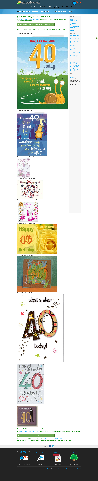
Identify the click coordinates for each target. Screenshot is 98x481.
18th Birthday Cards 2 (75, 52)
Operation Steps (73, 29)
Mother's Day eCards (74, 41)
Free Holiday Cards (74, 38)
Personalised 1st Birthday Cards (73, 46)
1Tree (74, 453)
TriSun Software (23, 451)
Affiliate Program (72, 468)
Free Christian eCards (75, 40)
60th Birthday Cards (74, 65)
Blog (53, 7)
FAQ (50, 7)
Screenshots (73, 23)
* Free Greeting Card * (75, 26)
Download (40, 7)
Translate (49, 468)
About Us (79, 468)
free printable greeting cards (74, 77)
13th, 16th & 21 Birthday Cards (73, 49)
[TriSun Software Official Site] (76, 3)
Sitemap (53, 468)
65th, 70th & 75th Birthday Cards (74, 67)
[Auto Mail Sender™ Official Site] (29, 4)
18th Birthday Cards (74, 51)
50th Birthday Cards (74, 61)
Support (58, 7)
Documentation (73, 30)
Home (27, 7)
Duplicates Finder (40, 453)
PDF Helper (57, 453)
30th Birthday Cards (74, 54)
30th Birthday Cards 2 (75, 55)
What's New (72, 27)
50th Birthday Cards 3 (75, 63)
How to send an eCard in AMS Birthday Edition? (53, 28)
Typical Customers (75, 7)
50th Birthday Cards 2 (75, 62)
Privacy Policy (66, 468)
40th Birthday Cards (74, 56)
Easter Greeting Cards (75, 37)
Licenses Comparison (75, 24)
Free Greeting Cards (74, 35)
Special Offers (65, 7)
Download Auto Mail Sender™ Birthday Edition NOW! (35, 24)
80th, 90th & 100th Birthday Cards (74, 70)
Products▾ (33, 7)
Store (45, 7)
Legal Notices (59, 468)
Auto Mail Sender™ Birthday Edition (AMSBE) (29, 19)
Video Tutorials (73, 20)
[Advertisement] (75, 89)
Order (71, 22)
